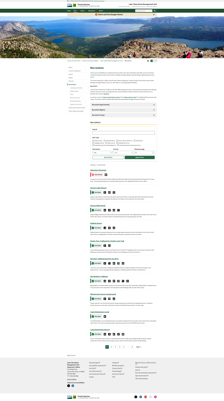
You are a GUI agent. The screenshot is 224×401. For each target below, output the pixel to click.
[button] (148, 60)
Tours (71, 94)
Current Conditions (74, 71)
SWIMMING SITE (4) (99, 143)
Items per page (139, 149)
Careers (91, 377)
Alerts (70, 67)
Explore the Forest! (76, 104)
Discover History (75, 98)
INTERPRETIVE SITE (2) (123, 143)
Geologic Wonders (75, 101)
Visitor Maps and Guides (76, 111)
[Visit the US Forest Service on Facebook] (140, 397)
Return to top (71, 355)
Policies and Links (140, 367)
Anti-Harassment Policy (96, 374)
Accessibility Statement (96, 366)
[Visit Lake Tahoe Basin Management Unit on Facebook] (72, 385)
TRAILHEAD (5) (139, 140)
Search (94, 129)
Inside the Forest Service (138, 6)
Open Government (141, 376)
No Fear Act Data (117, 374)
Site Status (96, 149)
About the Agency (152, 6)
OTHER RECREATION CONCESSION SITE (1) (130, 145)
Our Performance (94, 371)
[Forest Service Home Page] (74, 5)
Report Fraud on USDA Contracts (145, 363)
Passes (71, 78)
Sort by (115, 149)
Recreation (72, 84)
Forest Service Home (124, 6)
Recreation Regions (98, 110)
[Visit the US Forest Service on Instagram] (155, 397)
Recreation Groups (98, 115)
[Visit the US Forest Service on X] (135, 397)
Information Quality (141, 379)
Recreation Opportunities (101, 105)
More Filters (108, 157)
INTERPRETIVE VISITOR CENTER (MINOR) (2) (105, 145)
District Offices (71, 379)
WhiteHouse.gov (117, 366)
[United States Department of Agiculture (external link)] (70, 5)
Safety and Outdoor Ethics (77, 108)
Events (71, 74)
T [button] (151, 61)
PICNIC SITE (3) (111, 143)
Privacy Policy (116, 368)
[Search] (155, 10)
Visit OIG (91, 368)
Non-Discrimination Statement (145, 373)
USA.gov (114, 363)
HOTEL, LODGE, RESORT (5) (125, 140)
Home (69, 11)
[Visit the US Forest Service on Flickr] (150, 397)
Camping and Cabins (76, 88)
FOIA (113, 377)
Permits (71, 81)
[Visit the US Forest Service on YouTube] (145, 397)
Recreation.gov (94, 363)
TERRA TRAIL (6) (98, 140)
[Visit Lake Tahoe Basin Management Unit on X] (68, 385)
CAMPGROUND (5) (110, 140)
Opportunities (74, 91)
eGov (136, 370)
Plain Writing (116, 371)
